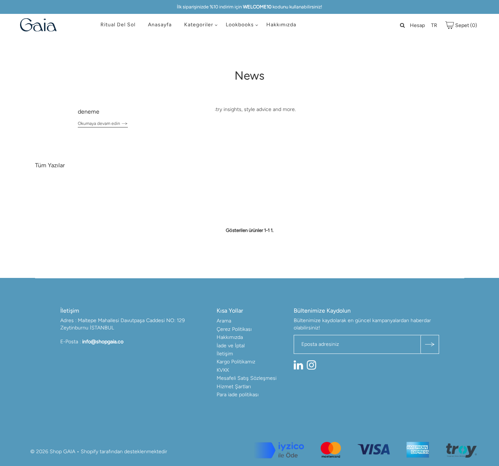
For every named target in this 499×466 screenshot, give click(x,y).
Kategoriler (198, 25)
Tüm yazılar (50, 165)
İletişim (225, 354)
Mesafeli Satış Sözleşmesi (247, 378)
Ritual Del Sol (118, 25)
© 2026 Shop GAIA (52, 451)
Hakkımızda (281, 25)
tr (434, 25)
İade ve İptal (231, 346)
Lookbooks (240, 25)
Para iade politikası (238, 394)
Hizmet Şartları (234, 386)
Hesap (417, 25)
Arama (224, 321)
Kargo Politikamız (236, 362)
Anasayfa (160, 25)
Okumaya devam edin (99, 123)
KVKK (223, 370)
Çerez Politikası (234, 329)
